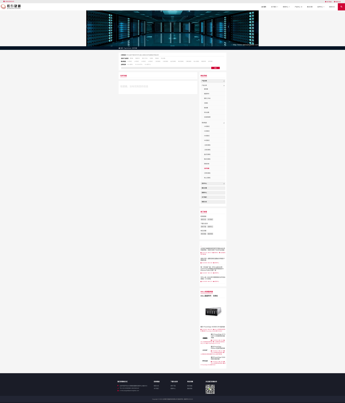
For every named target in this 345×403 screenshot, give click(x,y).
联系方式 (338, 1)
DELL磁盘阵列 (206, 296)
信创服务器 (223, 252)
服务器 (210, 341)
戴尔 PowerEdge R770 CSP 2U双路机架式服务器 (218, 336)
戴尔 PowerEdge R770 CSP (213, 343)
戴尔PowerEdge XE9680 (210, 331)
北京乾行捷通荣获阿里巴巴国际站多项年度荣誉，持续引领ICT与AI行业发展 (213, 249)
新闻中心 (216, 252)
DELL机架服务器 (207, 292)
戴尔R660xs (214, 354)
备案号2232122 (188, 399)
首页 (121, 48)
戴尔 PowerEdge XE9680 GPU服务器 (213, 327)
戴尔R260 (213, 364)
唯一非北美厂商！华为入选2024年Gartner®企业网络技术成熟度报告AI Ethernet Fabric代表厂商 (212, 268)
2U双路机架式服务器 (219, 341)
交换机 (215, 296)
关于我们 (329, 1)
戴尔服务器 (219, 354)
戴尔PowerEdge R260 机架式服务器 (218, 358)
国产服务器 (203, 254)
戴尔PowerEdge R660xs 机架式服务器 (218, 347)
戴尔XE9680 (219, 331)
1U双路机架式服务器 (206, 354)
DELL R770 (203, 343)
